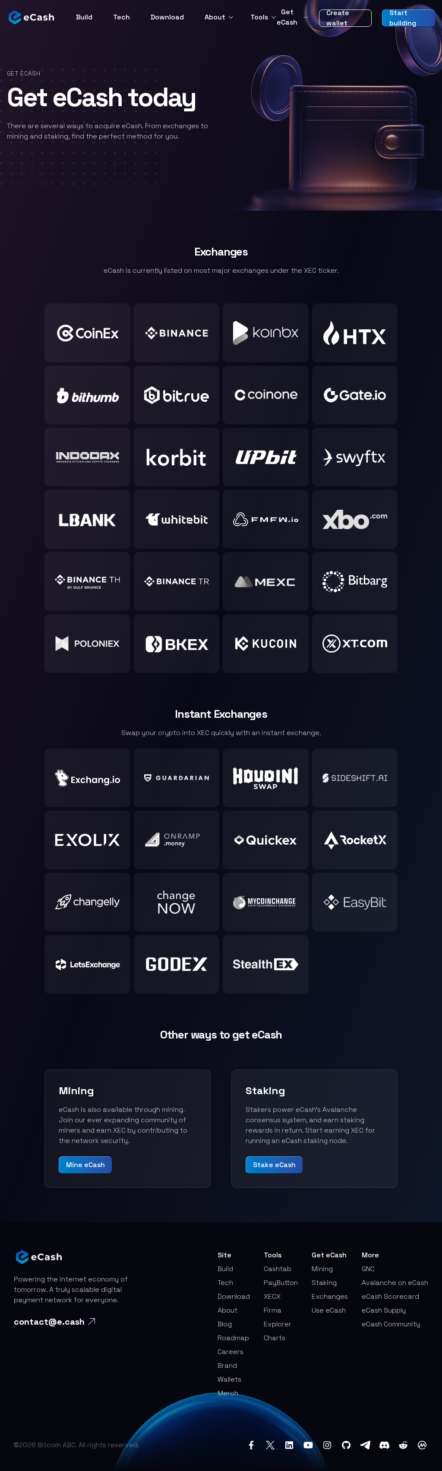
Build (84, 17)
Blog (225, 1324)
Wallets (229, 1379)
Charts (274, 1337)
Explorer (277, 1324)
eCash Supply (384, 1310)
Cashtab (277, 1268)
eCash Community (391, 1324)
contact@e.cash (49, 1321)
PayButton (281, 1282)
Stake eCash (274, 1164)
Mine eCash (85, 1164)
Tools (259, 17)
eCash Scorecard (390, 1296)
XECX (272, 1296)
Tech (121, 17)
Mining (322, 1268)
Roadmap (233, 1337)
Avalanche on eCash (395, 1282)
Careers (230, 1351)
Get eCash (293, 17)
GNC (368, 1268)
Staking (324, 1282)
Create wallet (337, 18)
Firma (272, 1310)
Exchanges (330, 1296)
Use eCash (329, 1310)
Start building (402, 18)
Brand (227, 1365)
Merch (228, 1393)
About (215, 17)
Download (167, 17)
